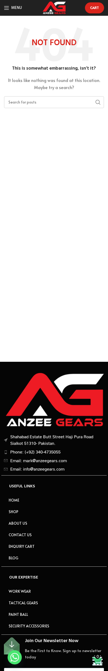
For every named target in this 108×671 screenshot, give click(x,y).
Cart (94, 7)
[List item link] (54, 452)
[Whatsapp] (15, 657)
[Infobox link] (54, 648)
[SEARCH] (98, 102)
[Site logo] (54, 7)
